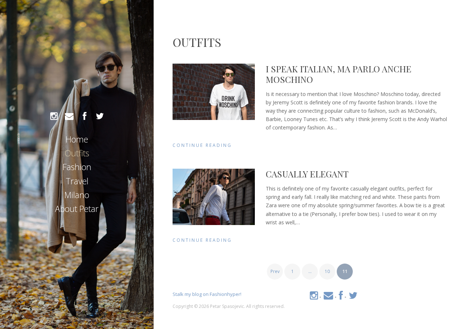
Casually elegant (307, 174)
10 (327, 271)
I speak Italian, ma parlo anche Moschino (338, 74)
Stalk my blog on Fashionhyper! (207, 294)
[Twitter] (99, 116)
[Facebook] (84, 116)
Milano (76, 195)
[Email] (69, 116)
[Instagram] (53, 116)
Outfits (76, 153)
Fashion (77, 167)
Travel (77, 181)
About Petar (77, 208)
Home (77, 139)
